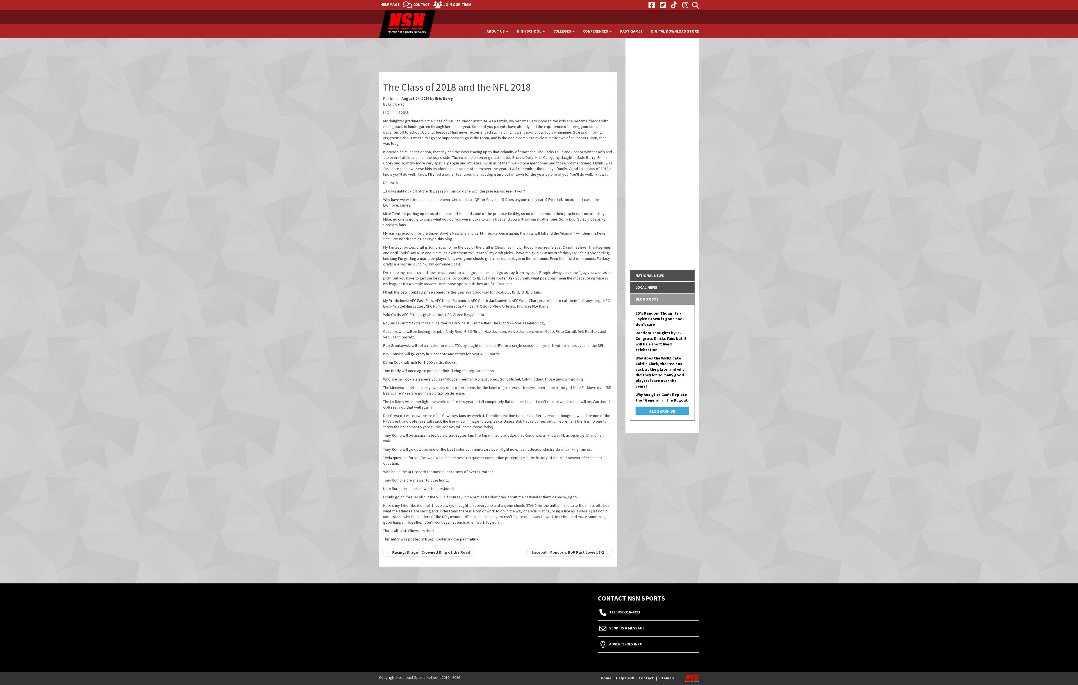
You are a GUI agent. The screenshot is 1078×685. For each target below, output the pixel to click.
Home (606, 678)
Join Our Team (457, 4)
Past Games (631, 31)
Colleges (562, 31)
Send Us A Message (627, 628)
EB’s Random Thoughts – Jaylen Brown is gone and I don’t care (660, 319)
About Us (496, 31)
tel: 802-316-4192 (624, 612)
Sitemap (666, 678)
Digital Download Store (675, 31)
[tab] (662, 275)
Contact (421, 4)
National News (650, 275)
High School (529, 31)
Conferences (596, 31)
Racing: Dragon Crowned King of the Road (428, 552)
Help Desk (625, 678)
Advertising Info (626, 644)
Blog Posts (647, 299)
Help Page (389, 4)
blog (429, 539)
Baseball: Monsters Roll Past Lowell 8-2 (570, 552)
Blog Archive (662, 411)
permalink (469, 539)
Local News (646, 287)
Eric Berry (444, 98)
